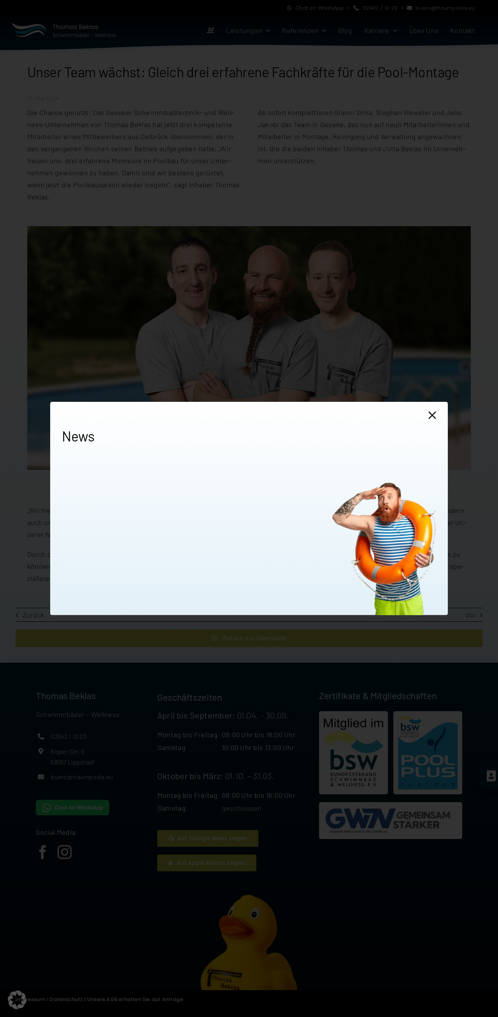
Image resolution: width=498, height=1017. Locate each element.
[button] (17, 1000)
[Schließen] (432, 415)
